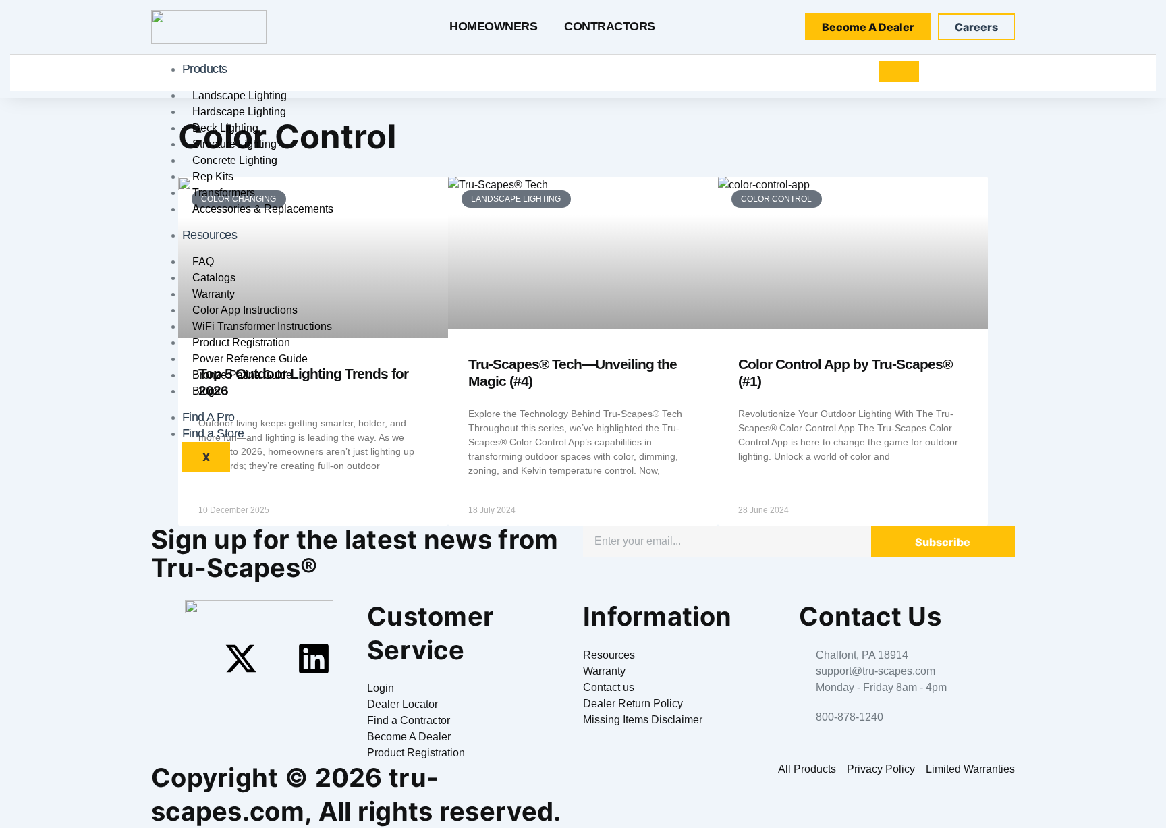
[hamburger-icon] (899, 71)
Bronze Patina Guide (242, 375)
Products (204, 69)
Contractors (609, 26)
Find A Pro (208, 417)
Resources (210, 235)
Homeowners (493, 26)
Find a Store (213, 433)
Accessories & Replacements (262, 209)
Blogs (206, 391)
